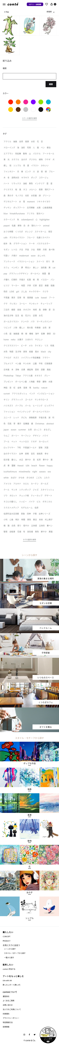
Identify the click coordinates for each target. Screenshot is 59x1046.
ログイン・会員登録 (35, 4)
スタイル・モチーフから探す (15, 953)
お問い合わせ (8, 1005)
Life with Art (7, 980)
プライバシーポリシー (11, 1018)
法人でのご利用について (12, 1009)
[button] (29, 118)
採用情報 (6, 1027)
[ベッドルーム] (29, 610)
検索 (51, 84)
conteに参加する (9, 969)
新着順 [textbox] (49, 11)
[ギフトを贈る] (29, 709)
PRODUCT (6, 941)
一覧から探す (9, 957)
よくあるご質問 (8, 1000)
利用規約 (6, 1014)
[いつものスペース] (29, 659)
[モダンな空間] (29, 585)
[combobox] (51, 12)
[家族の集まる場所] (29, 560)
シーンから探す (10, 949)
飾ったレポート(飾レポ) (11, 985)
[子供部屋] (29, 634)
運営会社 (6, 996)
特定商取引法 (8, 1022)
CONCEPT (6, 936)
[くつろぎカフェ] (29, 684)
